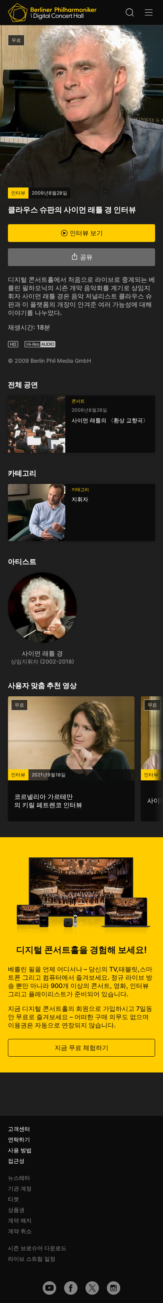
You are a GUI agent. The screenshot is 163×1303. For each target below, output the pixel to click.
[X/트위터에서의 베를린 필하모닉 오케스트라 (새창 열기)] (92, 1288)
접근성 (16, 1160)
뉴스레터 (19, 1177)
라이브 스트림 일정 (31, 1258)
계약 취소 (20, 1231)
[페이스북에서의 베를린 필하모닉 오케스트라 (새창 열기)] (71, 1288)
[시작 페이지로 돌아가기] (52, 12)
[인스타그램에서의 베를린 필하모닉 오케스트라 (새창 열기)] (113, 1288)
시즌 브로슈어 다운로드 (37, 1248)
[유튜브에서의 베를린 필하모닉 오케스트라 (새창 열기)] (49, 1288)
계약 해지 (20, 1220)
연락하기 (19, 1139)
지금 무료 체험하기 (81, 1048)
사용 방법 (20, 1150)
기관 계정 (20, 1188)
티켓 (13, 1199)
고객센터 (19, 1128)
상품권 (16, 1209)
